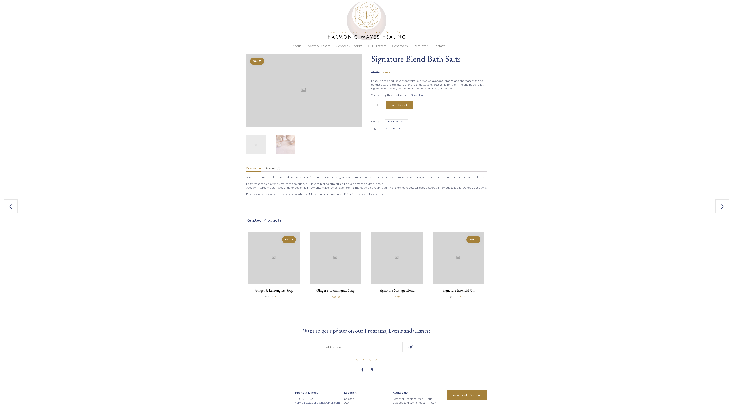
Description (253, 168)
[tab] (255, 168)
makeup (395, 128)
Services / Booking (349, 46)
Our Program (377, 46)
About (296, 46)
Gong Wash (400, 46)
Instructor (420, 46)
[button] (410, 347)
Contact (439, 46)
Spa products (396, 121)
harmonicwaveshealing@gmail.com (317, 402)
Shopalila (417, 95)
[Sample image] (256, 145)
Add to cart (399, 105)
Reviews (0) (272, 168)
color (383, 128)
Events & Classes (319, 46)
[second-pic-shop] (285, 145)
